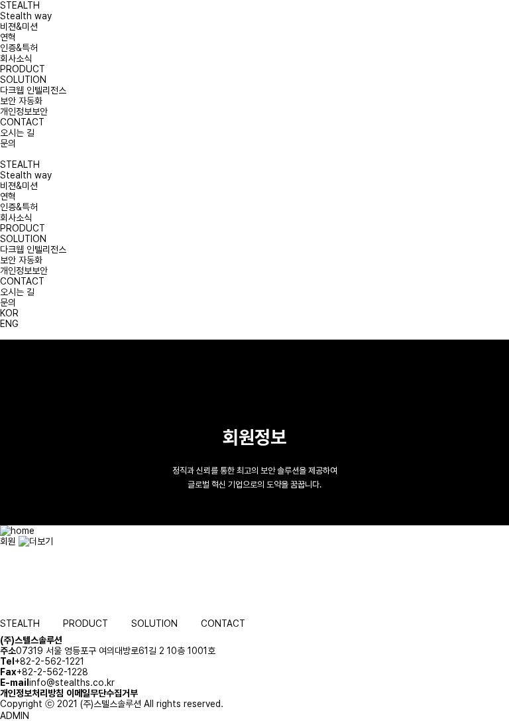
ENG (9, 323)
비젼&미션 (19, 26)
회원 (9, 541)
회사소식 (16, 58)
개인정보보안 (24, 111)
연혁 (8, 37)
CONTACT (22, 122)
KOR (9, 313)
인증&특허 (19, 47)
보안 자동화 (21, 101)
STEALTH (20, 5)
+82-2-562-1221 (49, 661)
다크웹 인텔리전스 (33, 90)
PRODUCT (22, 69)
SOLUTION (23, 79)
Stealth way (26, 16)
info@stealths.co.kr (72, 682)
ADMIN (14, 715)
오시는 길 (17, 132)
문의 (8, 143)
